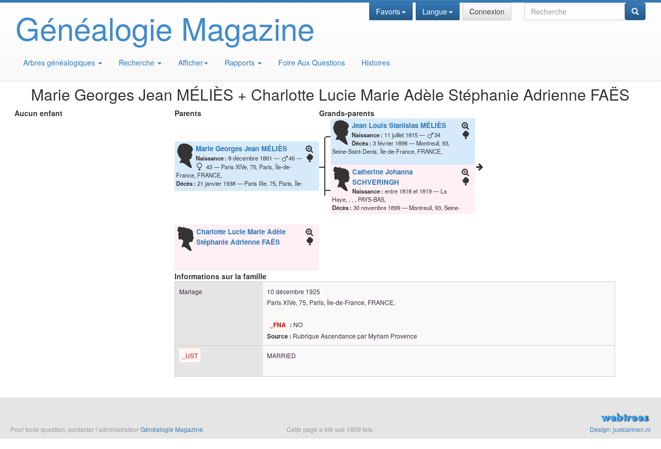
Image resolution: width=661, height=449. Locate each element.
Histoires (375, 62)
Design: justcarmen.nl (620, 429)
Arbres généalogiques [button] (60, 62)
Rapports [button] (241, 62)
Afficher (190, 62)
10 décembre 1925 (293, 291)
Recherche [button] (137, 62)
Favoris (388, 11)
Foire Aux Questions (311, 62)
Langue (434, 11)
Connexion (487, 11)
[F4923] (479, 167)
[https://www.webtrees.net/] (551, 418)
